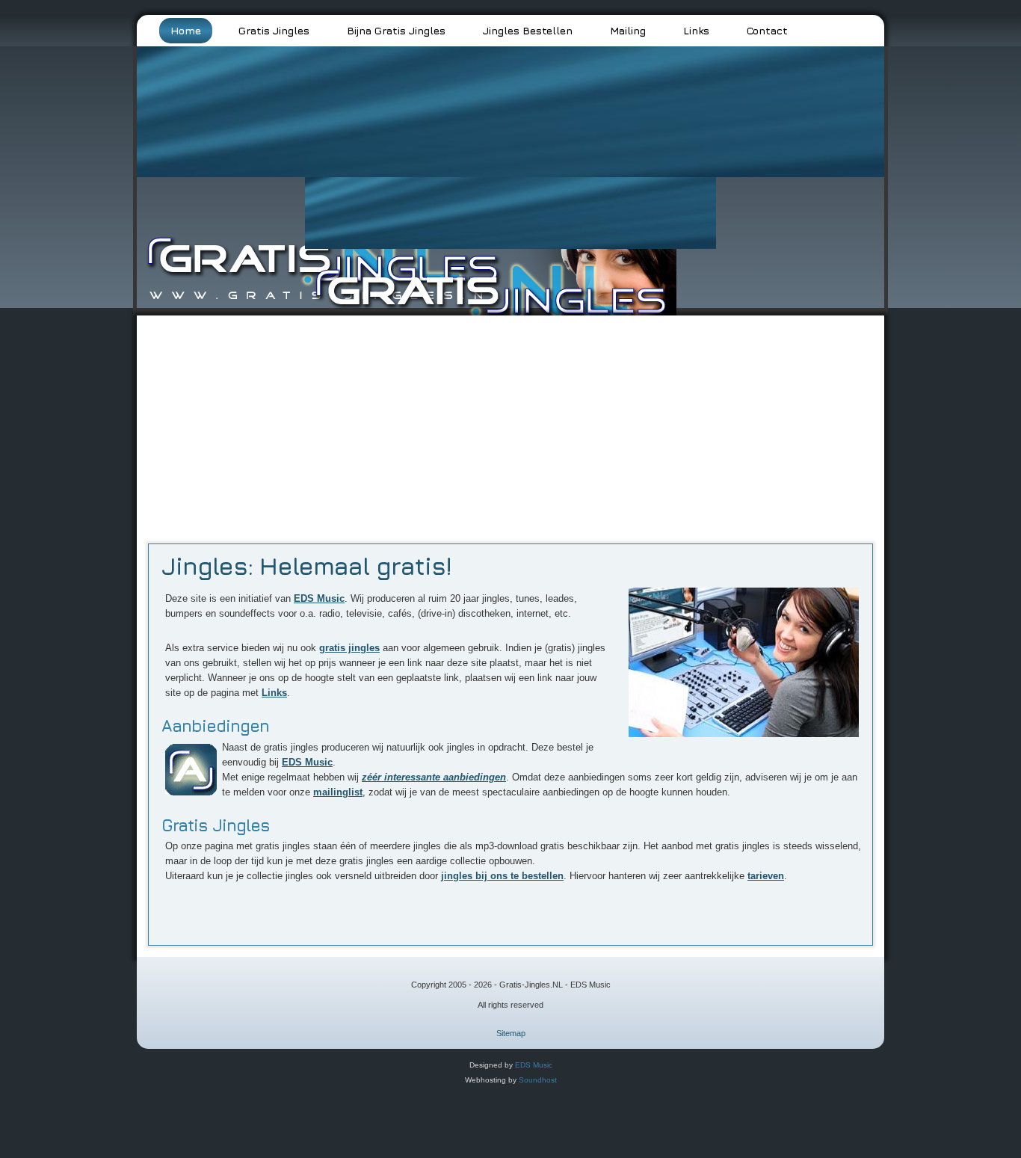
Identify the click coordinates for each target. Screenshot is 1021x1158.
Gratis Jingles (273, 30)
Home (185, 30)
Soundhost (538, 1080)
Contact (767, 30)
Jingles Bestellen (528, 30)
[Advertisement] (510, 420)
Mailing (628, 30)
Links (696, 30)
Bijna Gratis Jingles (396, 30)
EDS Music (319, 598)
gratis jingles (349, 647)
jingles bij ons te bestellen (502, 875)
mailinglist (338, 792)
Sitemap (510, 1033)
